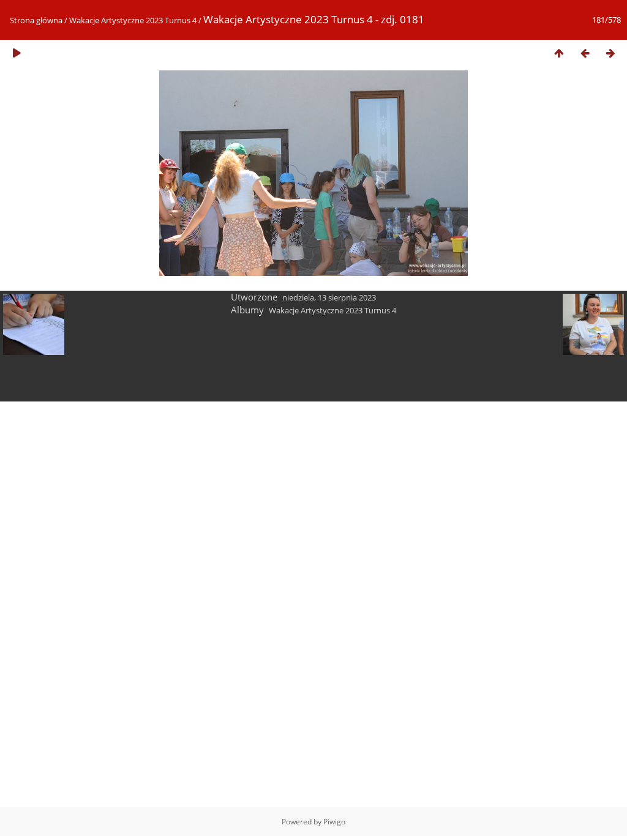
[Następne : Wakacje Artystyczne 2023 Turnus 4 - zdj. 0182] (610, 53)
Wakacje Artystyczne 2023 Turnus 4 (133, 20)
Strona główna (36, 20)
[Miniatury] (559, 53)
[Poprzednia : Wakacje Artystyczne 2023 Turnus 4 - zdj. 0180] (585, 53)
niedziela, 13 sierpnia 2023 (329, 297)
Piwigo (334, 821)
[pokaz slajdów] (16, 53)
